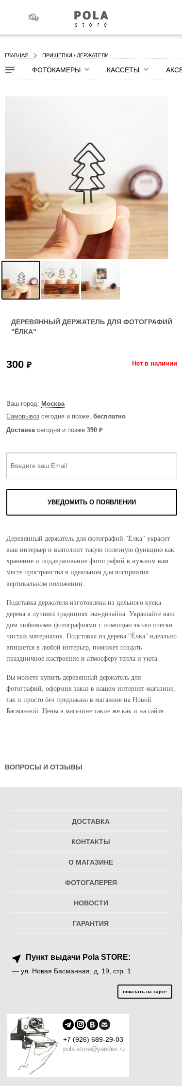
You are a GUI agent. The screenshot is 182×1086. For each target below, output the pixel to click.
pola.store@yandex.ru (94, 1049)
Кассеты (123, 70)
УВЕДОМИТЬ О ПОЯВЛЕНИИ (92, 502)
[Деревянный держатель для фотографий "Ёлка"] (20, 280)
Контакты (90, 842)
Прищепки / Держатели (75, 55)
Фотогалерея (91, 882)
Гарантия (91, 923)
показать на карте (145, 991)
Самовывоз (22, 416)
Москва (53, 403)
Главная (17, 55)
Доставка (91, 821)
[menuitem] (16, 70)
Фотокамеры (56, 70)
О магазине (90, 862)
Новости (91, 903)
